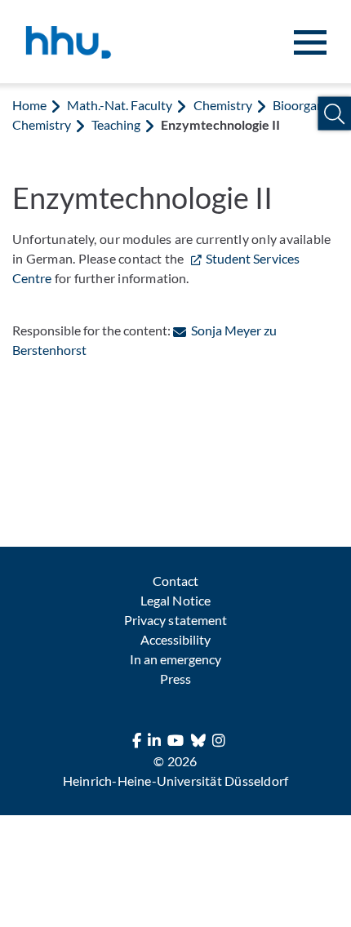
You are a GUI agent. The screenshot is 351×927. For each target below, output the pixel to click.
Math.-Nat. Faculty (119, 105)
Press (175, 678)
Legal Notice (175, 600)
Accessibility (175, 639)
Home (29, 105)
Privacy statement (175, 620)
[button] (334, 114)
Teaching (115, 124)
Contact (175, 580)
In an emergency (175, 659)
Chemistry (222, 105)
